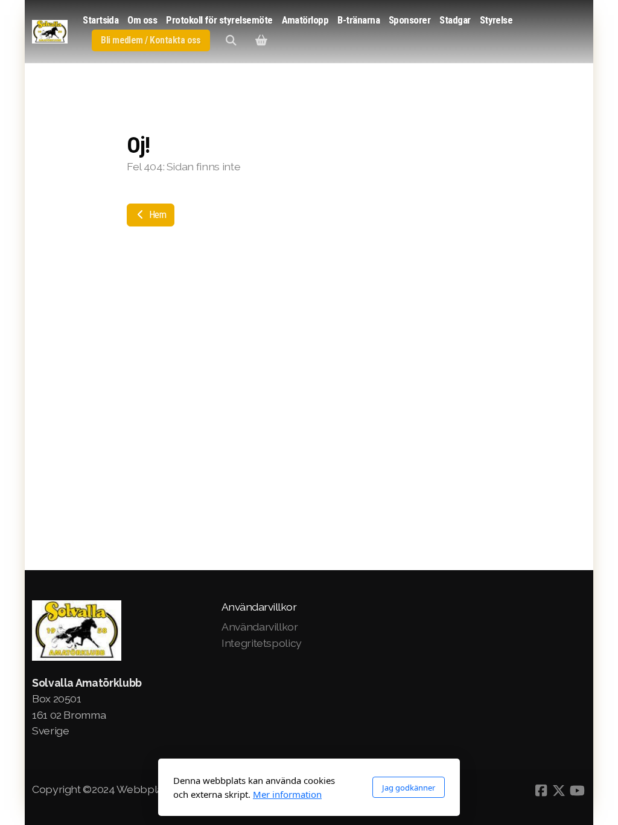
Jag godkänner (408, 787)
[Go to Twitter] (559, 791)
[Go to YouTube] (577, 791)
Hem (157, 214)
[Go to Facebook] (541, 791)
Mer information (287, 794)
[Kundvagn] (261, 40)
